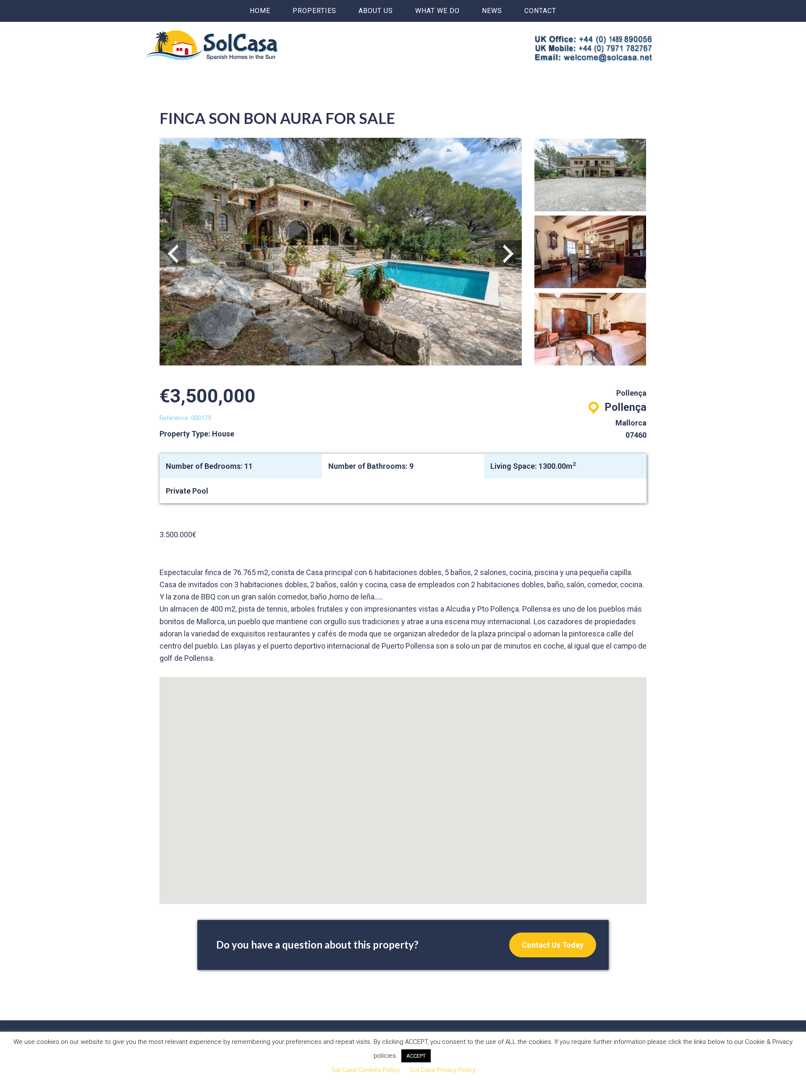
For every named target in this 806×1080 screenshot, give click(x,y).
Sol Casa (211, 45)
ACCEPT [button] (416, 1056)
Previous (173, 253)
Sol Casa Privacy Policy (442, 1070)
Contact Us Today (553, 945)
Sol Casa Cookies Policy (365, 1070)
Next (508, 253)
